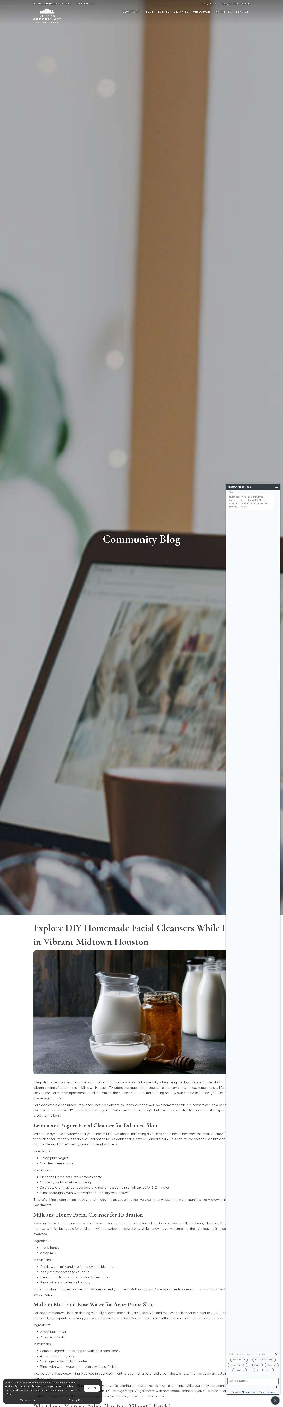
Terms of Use (27, 1400)
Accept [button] (91, 1388)
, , (52, 3)
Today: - (235, 3)
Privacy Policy (77, 1400)
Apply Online (209, 3)
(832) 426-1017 (86, 3)
